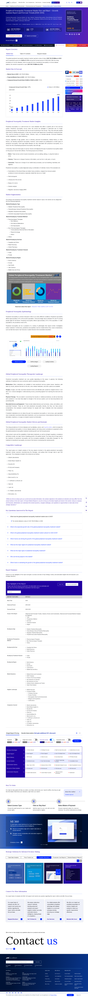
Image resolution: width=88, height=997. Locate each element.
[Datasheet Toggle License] (15, 740)
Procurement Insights (28, 965)
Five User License (70, 83)
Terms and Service (48, 981)
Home (7, 6)
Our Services (50, 919)
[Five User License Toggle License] (52, 740)
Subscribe (38, 961)
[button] (67, 2)
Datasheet (69, 79)
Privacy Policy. (53, 995)
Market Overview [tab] (19, 361)
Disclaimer (47, 976)
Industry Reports (67, 973)
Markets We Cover (72, 919)
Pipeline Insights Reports (78, 978)
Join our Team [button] (55, 2)
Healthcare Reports (77, 973)
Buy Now (68, 87)
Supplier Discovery (44, 857)
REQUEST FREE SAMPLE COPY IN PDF (42, 306)
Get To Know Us (32, 919)
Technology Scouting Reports (77, 984)
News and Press (57, 981)
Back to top (3, 991)
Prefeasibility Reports (68, 978)
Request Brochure (13, 919)
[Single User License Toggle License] (35, 740)
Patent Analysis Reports (78, 976)
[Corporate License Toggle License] (68, 740)
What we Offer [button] (21, 2)
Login (78, 2)
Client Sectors (38, 2)
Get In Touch (9, 949)
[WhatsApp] (74, 34)
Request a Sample (70, 99)
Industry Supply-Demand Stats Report (78, 988)
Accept (70, 995)
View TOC (61, 584)
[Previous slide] (78, 861)
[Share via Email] (79, 34)
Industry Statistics (18, 965)
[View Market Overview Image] (60, 336)
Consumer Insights (38, 965)
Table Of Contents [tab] (25, 53)
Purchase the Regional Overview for (42, 336)
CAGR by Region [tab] (34, 361)
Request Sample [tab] (41, 53)
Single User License (71, 81)
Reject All (79, 995)
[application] (34, 103)
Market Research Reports (75, 857)
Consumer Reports (68, 981)
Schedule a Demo (15, 842)
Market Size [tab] (9, 53)
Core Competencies (30, 2)
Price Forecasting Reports (69, 976)
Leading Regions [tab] (34, 366)
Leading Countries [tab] (50, 361)
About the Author (70, 791)
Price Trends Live (28, 857)
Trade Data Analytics (13, 857)
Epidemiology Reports (77, 981)
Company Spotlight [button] (46, 2)
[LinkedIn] (72, 34)
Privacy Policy (47, 978)
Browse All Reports (10, 40)
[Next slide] (81, 861)
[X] (77, 34)
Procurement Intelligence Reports (69, 984)
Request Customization (72, 584)
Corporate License (71, 85)
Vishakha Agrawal (26, 24)
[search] (72, 2)
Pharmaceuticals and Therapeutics (33, 6)
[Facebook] (70, 34)
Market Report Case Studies (72, 96)
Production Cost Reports (59, 857)
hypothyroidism (48, 427)
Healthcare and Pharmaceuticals (17, 6)
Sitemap (46, 973)
